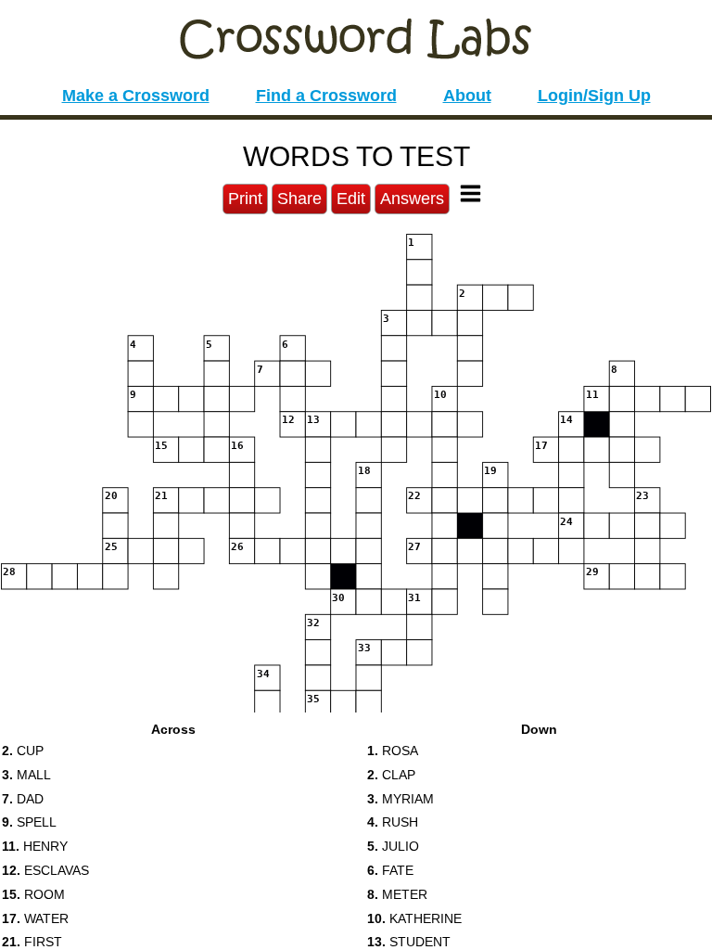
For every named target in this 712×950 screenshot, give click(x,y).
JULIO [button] (393, 846)
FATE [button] (390, 870)
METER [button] (397, 894)
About (467, 95)
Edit (351, 198)
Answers (412, 198)
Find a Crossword (326, 95)
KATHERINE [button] (414, 918)
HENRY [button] (35, 846)
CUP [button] (23, 750)
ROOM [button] (33, 894)
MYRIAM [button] (400, 798)
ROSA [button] (392, 750)
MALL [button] (26, 774)
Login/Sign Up (594, 95)
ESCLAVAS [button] (45, 870)
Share (299, 198)
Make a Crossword (136, 95)
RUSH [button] (392, 822)
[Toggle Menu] (470, 193)
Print (245, 198)
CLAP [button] (391, 774)
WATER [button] (35, 918)
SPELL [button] (29, 822)
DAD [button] (23, 798)
